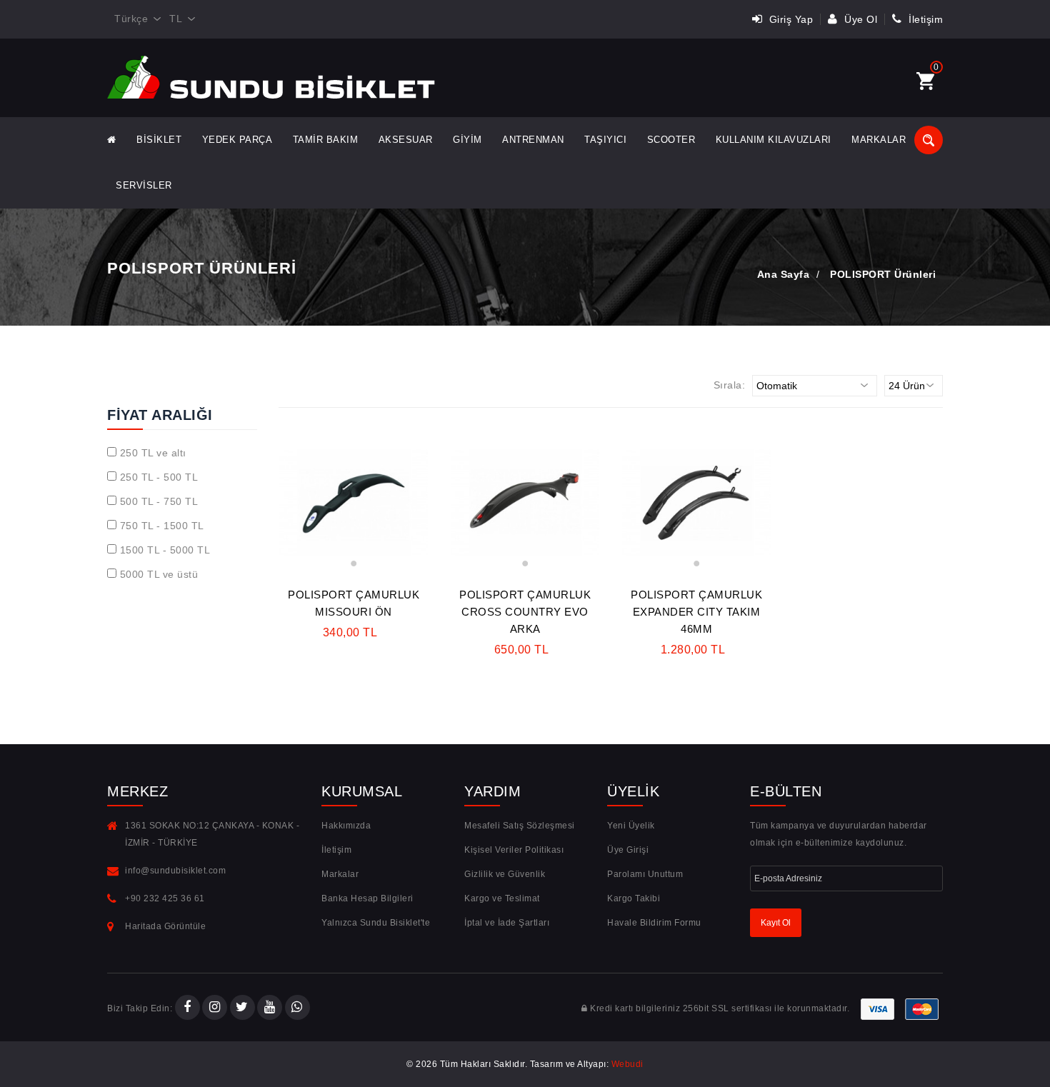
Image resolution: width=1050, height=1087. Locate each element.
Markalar (878, 139)
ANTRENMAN (533, 139)
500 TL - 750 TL (159, 501)
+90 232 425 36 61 (165, 898)
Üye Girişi (628, 850)
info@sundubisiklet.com (175, 871)
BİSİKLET (158, 139)
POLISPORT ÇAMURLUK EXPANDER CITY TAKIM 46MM (696, 611)
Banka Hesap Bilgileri (367, 898)
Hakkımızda (346, 826)
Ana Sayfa (783, 274)
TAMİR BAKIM (326, 139)
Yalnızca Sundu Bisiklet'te (375, 923)
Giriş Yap (789, 19)
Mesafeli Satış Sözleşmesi (519, 826)
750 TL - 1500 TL (162, 525)
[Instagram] (214, 1008)
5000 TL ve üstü (159, 574)
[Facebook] (187, 1008)
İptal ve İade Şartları (506, 923)
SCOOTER (671, 139)
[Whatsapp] (297, 1008)
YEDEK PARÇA (237, 139)
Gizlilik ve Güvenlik (504, 874)
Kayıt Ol (776, 923)
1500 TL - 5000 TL (165, 550)
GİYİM (467, 139)
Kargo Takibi (633, 898)
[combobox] (134, 19)
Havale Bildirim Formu (654, 923)
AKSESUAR (406, 139)
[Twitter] (242, 1008)
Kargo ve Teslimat (502, 898)
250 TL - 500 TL (159, 477)
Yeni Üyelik (631, 826)
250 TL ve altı (153, 453)
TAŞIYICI (605, 139)
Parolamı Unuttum (645, 874)
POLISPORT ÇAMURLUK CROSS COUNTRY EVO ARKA (525, 611)
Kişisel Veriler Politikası (514, 850)
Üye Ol (859, 19)
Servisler (144, 185)
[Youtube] (269, 1008)
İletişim (924, 19)
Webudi (627, 1064)
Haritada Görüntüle (165, 926)
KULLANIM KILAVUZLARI (773, 139)
